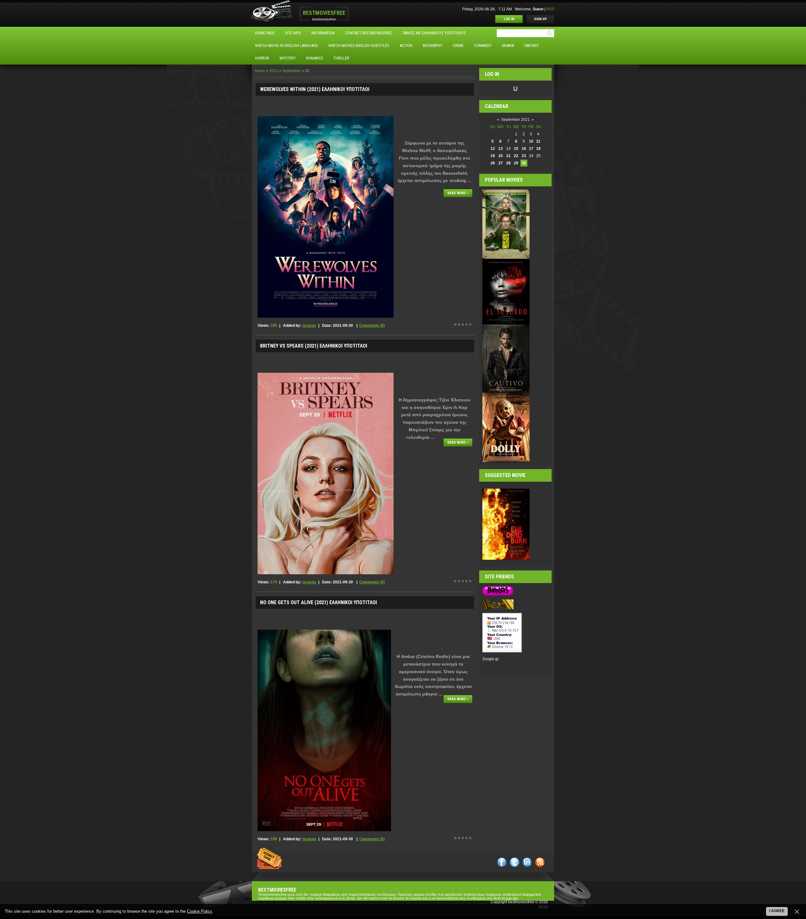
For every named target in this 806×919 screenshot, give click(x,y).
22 (516, 156)
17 (531, 148)
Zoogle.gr (490, 659)
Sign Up (540, 19)
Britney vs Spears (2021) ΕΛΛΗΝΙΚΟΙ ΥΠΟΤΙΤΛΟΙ (313, 346)
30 (524, 163)
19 (493, 156)
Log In (509, 19)
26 (493, 163)
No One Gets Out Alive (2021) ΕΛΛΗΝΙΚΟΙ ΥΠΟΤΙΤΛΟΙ (318, 602)
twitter (514, 862)
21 (508, 156)
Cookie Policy (199, 911)
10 (531, 141)
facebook (502, 862)
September (291, 71)
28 (508, 163)
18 (538, 148)
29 (516, 163)
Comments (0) (372, 325)
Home (260, 71)
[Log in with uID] (515, 88)
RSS (550, 9)
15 (516, 148)
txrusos (309, 325)
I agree (777, 911)
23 (524, 156)
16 (524, 148)
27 (500, 163)
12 (493, 148)
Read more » (457, 193)
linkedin (527, 862)
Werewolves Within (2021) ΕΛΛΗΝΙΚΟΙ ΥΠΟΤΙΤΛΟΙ (314, 89)
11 (538, 141)
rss (540, 862)
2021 (273, 71)
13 (500, 148)
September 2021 (515, 119)
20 (500, 156)
